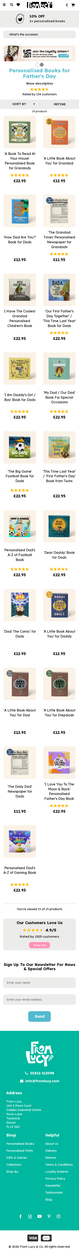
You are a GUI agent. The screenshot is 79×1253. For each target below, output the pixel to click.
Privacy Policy (55, 1179)
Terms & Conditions (59, 1165)
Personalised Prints (19, 1151)
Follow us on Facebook (20, 1216)
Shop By (12, 1172)
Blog (48, 1199)
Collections (13, 1165)
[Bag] (73, 5)
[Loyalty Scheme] (39, 53)
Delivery (51, 1151)
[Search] (11, 5)
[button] (8, 53)
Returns (50, 1158)
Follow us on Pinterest (49, 1216)
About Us (51, 1144)
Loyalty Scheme (56, 1172)
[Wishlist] (19, 4)
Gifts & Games (16, 1158)
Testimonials (54, 1192)
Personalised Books (20, 1144)
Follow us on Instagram (58, 1216)
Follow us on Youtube (39, 1216)
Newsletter (52, 1185)
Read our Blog (30, 1216)
